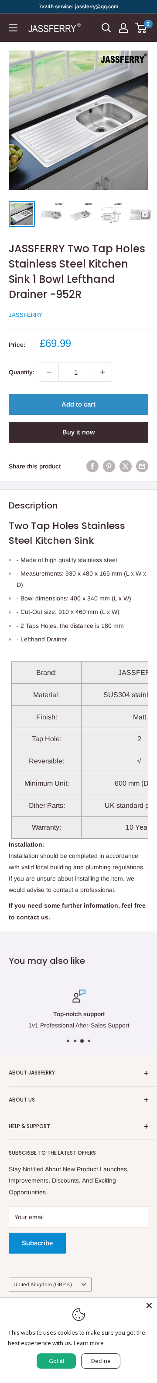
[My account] (123, 28)
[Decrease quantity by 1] (49, 372)
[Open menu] (13, 27)
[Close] (149, 1305)
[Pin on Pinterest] (109, 466)
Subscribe (37, 1243)
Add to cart (78, 404)
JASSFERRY (26, 315)
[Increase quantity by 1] (102, 372)
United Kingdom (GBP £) (43, 1284)
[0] (141, 28)
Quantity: (21, 372)
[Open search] (106, 28)
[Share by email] (142, 466)
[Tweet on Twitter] (125, 466)
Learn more (89, 1343)
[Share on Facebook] (92, 466)
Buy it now (78, 432)
